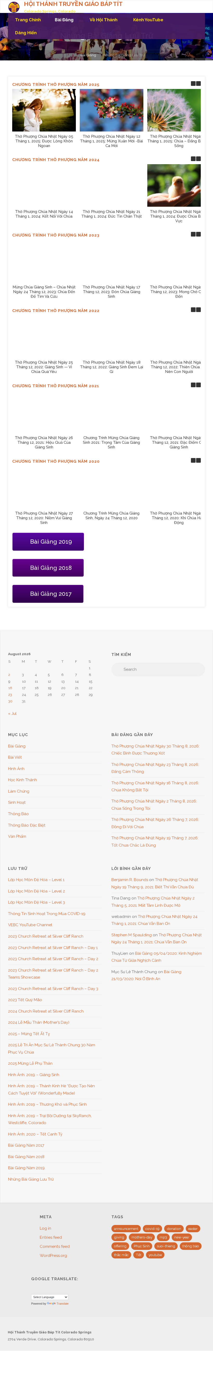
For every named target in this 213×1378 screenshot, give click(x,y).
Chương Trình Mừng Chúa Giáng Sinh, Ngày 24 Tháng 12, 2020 (111, 515)
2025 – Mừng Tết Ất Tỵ (29, 1033)
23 (10, 695)
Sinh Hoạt (17, 802)
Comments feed (55, 1246)
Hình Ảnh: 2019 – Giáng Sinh (33, 1074)
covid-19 (152, 1229)
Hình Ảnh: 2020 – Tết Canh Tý (35, 1134)
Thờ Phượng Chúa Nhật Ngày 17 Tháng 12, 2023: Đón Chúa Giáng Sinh (111, 292)
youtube (155, 1255)
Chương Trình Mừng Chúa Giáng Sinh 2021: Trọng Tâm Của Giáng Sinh (111, 442)
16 (10, 688)
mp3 (163, 1237)
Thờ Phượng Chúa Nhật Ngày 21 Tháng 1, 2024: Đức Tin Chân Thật (111, 214)
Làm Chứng (18, 791)
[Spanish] (46, 1289)
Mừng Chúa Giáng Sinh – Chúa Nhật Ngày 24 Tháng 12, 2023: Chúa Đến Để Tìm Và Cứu (43, 292)
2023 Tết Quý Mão (25, 1000)
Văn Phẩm (17, 836)
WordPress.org (53, 1255)
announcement (126, 1229)
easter (193, 1229)
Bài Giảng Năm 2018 (26, 1156)
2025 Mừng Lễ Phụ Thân (30, 1063)
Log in (45, 1228)
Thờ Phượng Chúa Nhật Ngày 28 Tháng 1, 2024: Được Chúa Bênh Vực (179, 216)
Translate (63, 1303)
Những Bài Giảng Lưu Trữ (31, 1179)
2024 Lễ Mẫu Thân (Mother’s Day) (38, 1022)
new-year (181, 1237)
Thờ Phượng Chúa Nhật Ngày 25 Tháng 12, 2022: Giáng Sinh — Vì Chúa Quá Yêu (44, 367)
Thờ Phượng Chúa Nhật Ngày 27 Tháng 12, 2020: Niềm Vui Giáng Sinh (44, 518)
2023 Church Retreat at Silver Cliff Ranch (45, 936)
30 (10, 701)
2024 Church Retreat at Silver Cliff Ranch (46, 1011)
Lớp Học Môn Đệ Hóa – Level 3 (36, 902)
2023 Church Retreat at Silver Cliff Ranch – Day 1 (53, 947)
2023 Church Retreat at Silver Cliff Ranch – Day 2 (53, 959)
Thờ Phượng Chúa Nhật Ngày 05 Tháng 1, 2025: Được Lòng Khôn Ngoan (44, 141)
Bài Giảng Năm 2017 (26, 1145)
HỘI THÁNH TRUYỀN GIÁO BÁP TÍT (73, 4)
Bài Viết (15, 757)
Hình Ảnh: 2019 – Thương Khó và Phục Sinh (47, 1104)
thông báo (190, 1246)
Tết (138, 1255)
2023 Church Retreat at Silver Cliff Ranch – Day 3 (53, 988)
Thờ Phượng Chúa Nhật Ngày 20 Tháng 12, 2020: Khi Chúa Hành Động (179, 518)
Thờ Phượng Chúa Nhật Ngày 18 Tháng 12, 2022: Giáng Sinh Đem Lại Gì (111, 367)
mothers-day (141, 1237)
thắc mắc (121, 1255)
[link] (49, 32)
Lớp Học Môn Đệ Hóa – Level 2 (36, 891)
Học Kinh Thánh (22, 780)
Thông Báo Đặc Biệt (26, 825)
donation (174, 1229)
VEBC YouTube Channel (30, 925)
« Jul (12, 713)
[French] (40, 1289)
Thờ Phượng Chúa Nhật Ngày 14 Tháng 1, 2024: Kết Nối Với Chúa (44, 214)
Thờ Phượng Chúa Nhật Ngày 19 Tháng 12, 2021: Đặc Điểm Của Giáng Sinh (179, 442)
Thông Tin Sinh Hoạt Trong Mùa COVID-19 (46, 913)
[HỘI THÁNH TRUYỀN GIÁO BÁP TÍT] (14, 6)
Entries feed (51, 1237)
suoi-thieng (166, 1246)
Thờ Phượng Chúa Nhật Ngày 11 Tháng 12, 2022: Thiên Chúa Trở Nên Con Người (179, 367)
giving (119, 1237)
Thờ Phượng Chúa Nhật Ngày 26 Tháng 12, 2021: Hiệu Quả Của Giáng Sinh (44, 442)
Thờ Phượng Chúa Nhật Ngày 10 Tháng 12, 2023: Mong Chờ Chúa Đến (179, 292)
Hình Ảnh (16, 768)
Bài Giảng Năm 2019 (26, 1168)
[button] (198, 83)
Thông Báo (18, 814)
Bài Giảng (88, 55)
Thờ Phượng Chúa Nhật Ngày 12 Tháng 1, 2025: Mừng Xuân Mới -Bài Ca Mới (111, 141)
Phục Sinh (142, 1246)
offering (120, 1246)
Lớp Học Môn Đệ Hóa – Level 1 (36, 879)
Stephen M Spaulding (131, 935)
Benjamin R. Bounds (129, 879)
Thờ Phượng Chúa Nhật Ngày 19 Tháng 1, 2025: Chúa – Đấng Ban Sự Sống (179, 141)
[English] (34, 1289)
